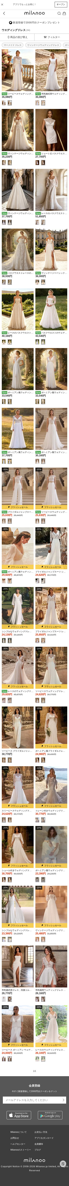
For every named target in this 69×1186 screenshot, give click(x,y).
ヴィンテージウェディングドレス (43, 45)
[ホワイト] (4, 102)
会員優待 (38, 1144)
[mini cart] (64, 13)
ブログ (37, 1150)
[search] (59, 13)
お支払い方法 (40, 1132)
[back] (5, 13)
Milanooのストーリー (20, 1150)
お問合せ (14, 1138)
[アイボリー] (10, 102)
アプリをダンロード (44, 1138)
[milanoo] (34, 13)
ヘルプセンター (17, 1144)
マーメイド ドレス (12, 45)
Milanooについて (18, 1132)
